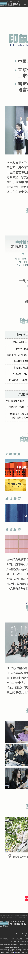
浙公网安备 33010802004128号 (21, 952)
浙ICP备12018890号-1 (8, 952)
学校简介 (19, 933)
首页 (25, 4)
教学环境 (24, 935)
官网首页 (13, 933)
